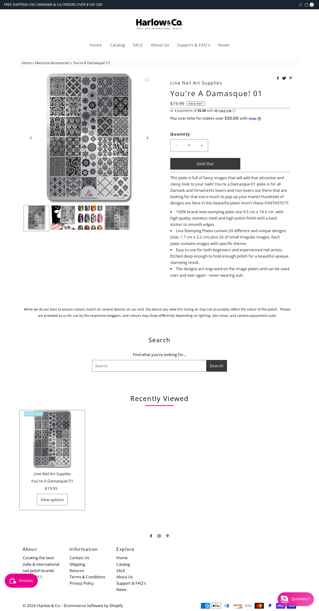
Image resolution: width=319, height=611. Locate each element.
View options (52, 499)
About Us (160, 45)
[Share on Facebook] (278, 78)
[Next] (147, 138)
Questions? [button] (300, 599)
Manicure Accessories (52, 62)
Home (96, 45)
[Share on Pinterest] (290, 78)
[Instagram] (159, 535)
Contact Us (79, 557)
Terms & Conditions (87, 577)
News (224, 45)
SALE (138, 45)
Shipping (77, 564)
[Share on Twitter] (284, 78)
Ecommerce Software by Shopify (93, 605)
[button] (230, 110)
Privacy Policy (82, 583)
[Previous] (31, 138)
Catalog (117, 45)
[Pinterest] (167, 535)
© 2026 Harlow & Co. (42, 605)
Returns (77, 570)
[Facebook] (151, 535)
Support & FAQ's (193, 45)
